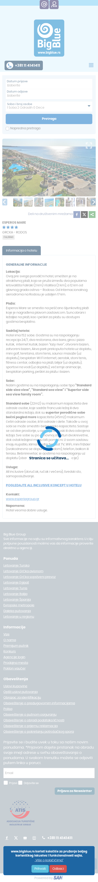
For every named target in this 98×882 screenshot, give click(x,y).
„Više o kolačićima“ (49, 860)
